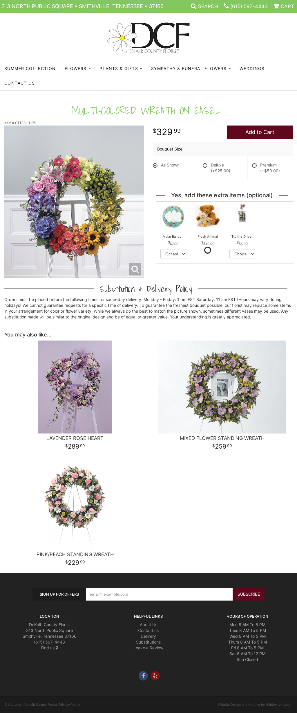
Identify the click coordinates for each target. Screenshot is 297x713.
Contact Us (19, 82)
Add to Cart (259, 132)
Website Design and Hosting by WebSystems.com (255, 705)
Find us (48, 647)
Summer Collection (30, 68)
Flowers (76, 68)
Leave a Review (148, 647)
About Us (148, 624)
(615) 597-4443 (249, 6)
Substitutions (148, 641)
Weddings (252, 68)
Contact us (148, 630)
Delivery (148, 636)
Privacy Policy (69, 705)
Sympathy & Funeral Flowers (189, 68)
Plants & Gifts (118, 68)
